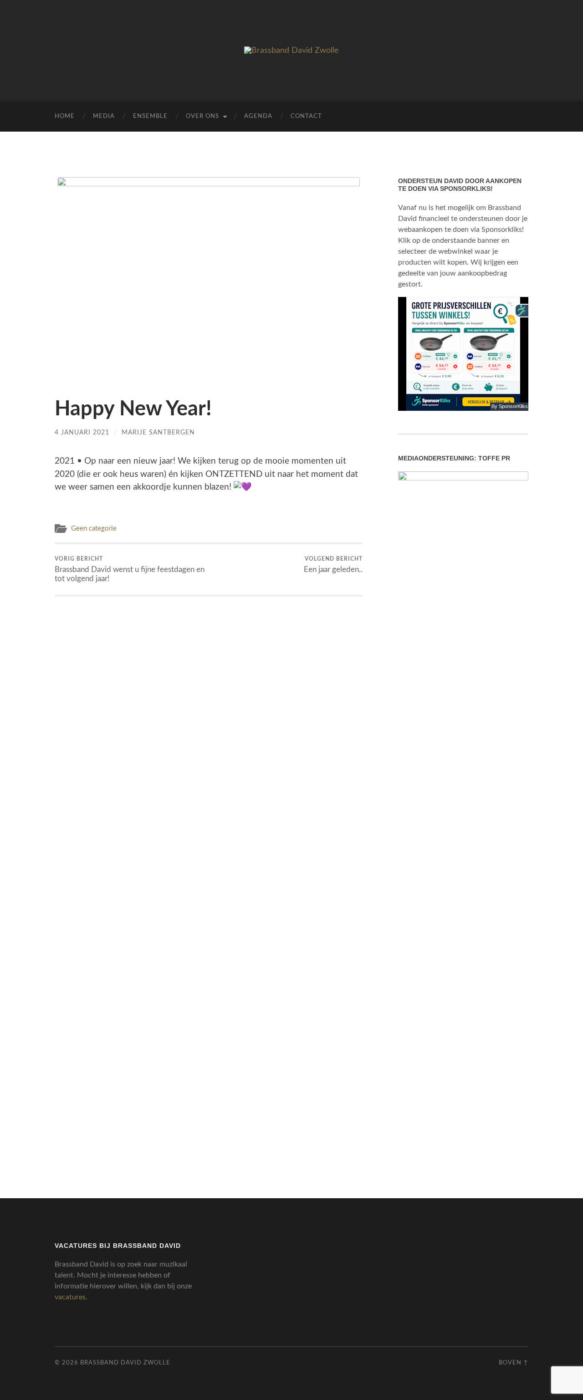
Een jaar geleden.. (333, 564)
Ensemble (150, 116)
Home (65, 116)
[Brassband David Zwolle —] (291, 50)
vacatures (70, 1297)
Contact (306, 116)
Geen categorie (94, 528)
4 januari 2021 (82, 432)
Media (104, 116)
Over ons (202, 116)
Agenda (258, 116)
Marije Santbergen (158, 432)
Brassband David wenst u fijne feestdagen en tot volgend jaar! (130, 569)
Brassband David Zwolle (125, 1362)
